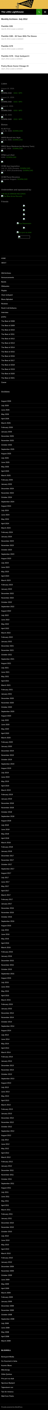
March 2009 (6, 1293)
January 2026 (6, 432)
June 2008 (5, 1328)
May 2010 (5, 1245)
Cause (3, 382)
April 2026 (5, 419)
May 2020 (5, 729)
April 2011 (5, 1205)
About (3, 263)
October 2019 (6, 759)
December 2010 (7, 1223)
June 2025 (5, 462)
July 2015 (5, 982)
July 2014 (5, 1035)
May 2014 (5, 1044)
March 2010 (6, 1253)
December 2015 (7, 961)
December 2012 (7, 1118)
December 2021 (7, 646)
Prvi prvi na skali (7, 1379)
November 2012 (7, 1122)
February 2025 (7, 480)
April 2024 (5, 523)
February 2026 (7, 427)
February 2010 (7, 1258)
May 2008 (5, 1332)
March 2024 (6, 528)
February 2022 (7, 637)
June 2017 (5, 882)
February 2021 (7, 690)
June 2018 (5, 829)
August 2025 (6, 454)
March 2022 (6, 633)
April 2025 (5, 471)
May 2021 (5, 676)
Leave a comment (17, 29)
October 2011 (6, 1179)
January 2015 (6, 1009)
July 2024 (5, 510)
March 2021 (6, 685)
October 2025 (6, 445)
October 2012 (6, 1127)
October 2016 (6, 917)
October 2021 (6, 655)
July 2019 (5, 773)
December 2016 (7, 908)
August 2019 (6, 768)
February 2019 (7, 794)
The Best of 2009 (8, 325)
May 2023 (5, 572)
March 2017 (6, 895)
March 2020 (6, 738)
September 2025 (7, 449)
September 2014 (7, 1026)
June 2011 (5, 1197)
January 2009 (6, 1301)
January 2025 (6, 484)
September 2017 (7, 869)
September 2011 (7, 1183)
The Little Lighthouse (12, 12)
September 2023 (7, 554)
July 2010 (5, 1236)
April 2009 (5, 1288)
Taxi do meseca (7, 1392)
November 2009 (7, 1271)
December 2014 (7, 1013)
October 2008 (6, 1315)
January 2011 (6, 1218)
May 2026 (5, 414)
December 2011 (7, 1170)
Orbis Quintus (6, 1374)
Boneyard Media (7, 1357)
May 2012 (5, 1148)
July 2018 (5, 825)
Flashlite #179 (7, 46)
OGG (16, 93)
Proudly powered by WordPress (11, 1407)
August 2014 (6, 1030)
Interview (4, 312)
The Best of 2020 (8, 374)
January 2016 (6, 956)
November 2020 (7, 703)
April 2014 (5, 1048)
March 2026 (6, 423)
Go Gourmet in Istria (9, 1361)
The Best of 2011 (8, 334)
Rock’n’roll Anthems (8, 308)
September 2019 (7, 764)
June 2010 (5, 1240)
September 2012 (7, 1131)
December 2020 (7, 698)
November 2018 (7, 808)
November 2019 (7, 755)
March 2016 (6, 947)
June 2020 (5, 725)
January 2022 (6, 641)
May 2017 (5, 886)
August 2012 (6, 1135)
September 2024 (7, 502)
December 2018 (7, 803)
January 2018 (6, 851)
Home (3, 258)
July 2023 (5, 563)
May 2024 (5, 519)
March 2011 (5, 1210)
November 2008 (7, 1310)
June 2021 (5, 672)
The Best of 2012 (8, 339)
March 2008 (6, 1341)
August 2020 (6, 716)
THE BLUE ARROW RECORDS (13, 194)
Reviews (4, 304)
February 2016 (7, 952)
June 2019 (5, 777)
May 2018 (5, 834)
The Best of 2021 (8, 378)
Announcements (7, 277)
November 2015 (7, 965)
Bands (3, 282)
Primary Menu (45, 12)
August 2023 (6, 558)
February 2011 (7, 1214)
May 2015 (5, 991)
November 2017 (7, 860)
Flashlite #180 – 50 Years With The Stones (19, 36)
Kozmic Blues (6, 1365)
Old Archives (6, 273)
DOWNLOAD (18, 131)
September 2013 (7, 1079)
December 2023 (7, 541)
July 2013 (5, 1087)
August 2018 (6, 821)
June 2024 (5, 515)
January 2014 (6, 1061)
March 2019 (6, 790)
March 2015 (6, 1000)
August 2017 (6, 873)
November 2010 (7, 1227)
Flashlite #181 (7, 26)
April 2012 (5, 1153)
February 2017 (7, 899)
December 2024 (7, 489)
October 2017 (6, 864)
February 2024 (7, 532)
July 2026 (5, 405)
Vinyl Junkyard (7, 295)
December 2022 (7, 593)
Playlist (4, 290)
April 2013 (5, 1100)
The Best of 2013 (8, 343)
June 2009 (5, 1280)
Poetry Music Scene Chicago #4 (14, 66)
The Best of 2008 (8, 321)
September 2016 (7, 921)
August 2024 (6, 506)
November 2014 (7, 1017)
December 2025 (7, 436)
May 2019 (5, 781)
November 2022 (7, 598)
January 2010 (6, 1262)
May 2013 (5, 1096)
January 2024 (6, 537)
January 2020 (6, 746)
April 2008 (5, 1336)
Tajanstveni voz (7, 1387)
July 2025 (5, 458)
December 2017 (7, 856)
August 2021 (6, 663)
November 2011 (7, 1175)
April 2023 (5, 576)
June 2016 (5, 934)
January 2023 (6, 589)
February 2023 (7, 585)
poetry (3, 317)
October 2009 (6, 1275)
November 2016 (7, 912)
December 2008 (7, 1306)
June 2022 (5, 620)
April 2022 (5, 628)
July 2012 (5, 1140)
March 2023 (6, 580)
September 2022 (7, 607)
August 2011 (6, 1188)
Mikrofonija (5, 1370)
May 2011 (5, 1201)
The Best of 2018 (8, 365)
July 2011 (5, 1192)
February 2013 (7, 1109)
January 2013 (6, 1113)
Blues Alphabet (7, 299)
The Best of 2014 (8, 347)
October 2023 (6, 550)
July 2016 (5, 930)
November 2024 (7, 493)
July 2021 (5, 668)
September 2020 (7, 711)
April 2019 (5, 786)
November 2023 (7, 545)
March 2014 (6, 1052)
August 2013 (6, 1083)
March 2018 (6, 843)
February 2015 (7, 1004)
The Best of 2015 (8, 352)
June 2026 (5, 410)
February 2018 (7, 847)
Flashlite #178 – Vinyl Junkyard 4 (15, 56)
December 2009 (7, 1266)
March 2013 (6, 1105)
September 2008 (7, 1319)
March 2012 (6, 1157)
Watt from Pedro (7, 1396)
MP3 (20, 93)
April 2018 (5, 838)
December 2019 (7, 751)
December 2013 (7, 1065)
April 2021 (5, 681)
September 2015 (7, 974)
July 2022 (5, 615)
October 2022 (6, 602)
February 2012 (7, 1162)
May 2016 (5, 939)
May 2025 (5, 467)
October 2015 (6, 969)
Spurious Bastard (8, 1383)
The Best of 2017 (8, 360)
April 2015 (5, 995)
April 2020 (5, 733)
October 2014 (6, 1022)
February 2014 (7, 1057)
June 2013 (5, 1092)
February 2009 (7, 1297)
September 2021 (7, 659)
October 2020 (6, 707)
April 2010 (5, 1249)
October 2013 (6, 1074)
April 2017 (5, 891)
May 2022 (5, 624)
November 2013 (7, 1070)
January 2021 (6, 694)
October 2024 (6, 497)
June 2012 (5, 1144)
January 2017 (6, 904)
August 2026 (6, 401)
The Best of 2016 (8, 356)
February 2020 (7, 742)
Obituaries (5, 286)
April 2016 (5, 943)
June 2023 (5, 567)
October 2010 (6, 1232)
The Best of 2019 (8, 369)
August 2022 (6, 611)
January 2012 (6, 1166)
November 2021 (7, 650)
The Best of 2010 (8, 330)
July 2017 (5, 877)
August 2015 (6, 978)
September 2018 (7, 816)
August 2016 (6, 926)
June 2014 (5, 1039)
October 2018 (6, 812)
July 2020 (5, 720)
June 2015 (5, 987)
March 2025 (6, 475)
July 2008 (5, 1323)
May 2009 (5, 1284)
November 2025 (7, 440)
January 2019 (6, 799)
